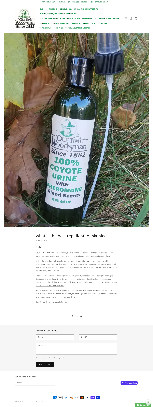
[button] (126, 18)
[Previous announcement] (15, 2)
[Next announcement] (137, 2)
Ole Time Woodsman (25, 402)
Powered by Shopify (37, 402)
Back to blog (78, 316)
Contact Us (144, 405)
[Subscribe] (52, 383)
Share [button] (40, 247)
